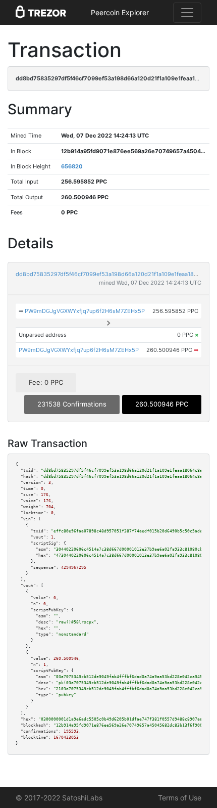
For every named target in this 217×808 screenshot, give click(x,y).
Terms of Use (179, 797)
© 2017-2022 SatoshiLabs (59, 797)
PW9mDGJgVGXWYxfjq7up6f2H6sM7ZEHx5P (85, 311)
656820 (72, 166)
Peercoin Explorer (120, 12)
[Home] (41, 13)
